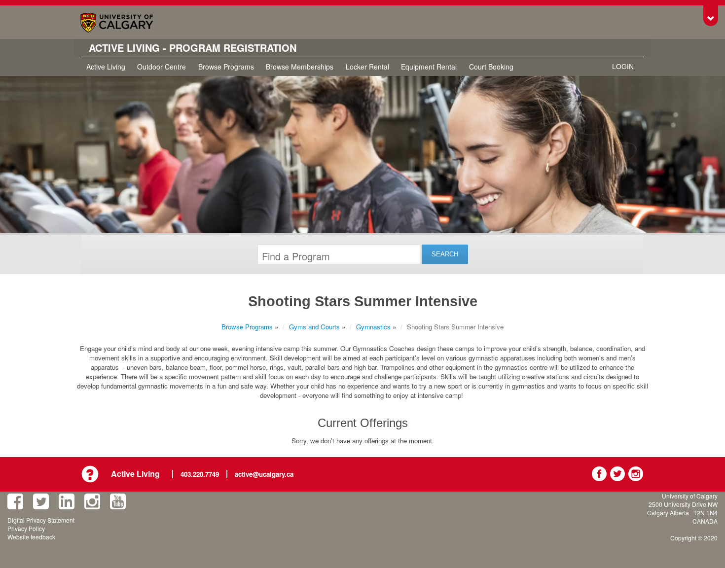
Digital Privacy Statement (40, 520)
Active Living (105, 66)
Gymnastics (373, 326)
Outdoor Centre (161, 66)
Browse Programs (226, 66)
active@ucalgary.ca (264, 474)
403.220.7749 (200, 474)
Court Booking (491, 66)
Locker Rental (367, 66)
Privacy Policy (26, 528)
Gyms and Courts (314, 326)
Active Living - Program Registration (192, 48)
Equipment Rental (429, 66)
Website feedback (31, 536)
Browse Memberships (299, 66)
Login (623, 67)
